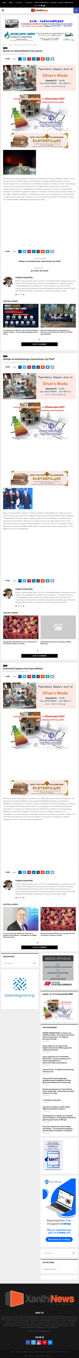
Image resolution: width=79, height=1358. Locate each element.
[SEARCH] (34, 963)
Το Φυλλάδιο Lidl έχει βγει (52, 1100)
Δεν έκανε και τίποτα (39, 270)
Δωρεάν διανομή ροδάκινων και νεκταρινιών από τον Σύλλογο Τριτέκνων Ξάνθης (20, 643)
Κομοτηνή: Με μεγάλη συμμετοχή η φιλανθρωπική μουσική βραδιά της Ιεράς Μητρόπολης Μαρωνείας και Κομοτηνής (57, 1080)
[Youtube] (44, 1342)
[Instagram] (39, 1342)
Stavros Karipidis (56, 1352)
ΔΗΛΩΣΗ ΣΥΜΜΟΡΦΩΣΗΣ (41, 2)
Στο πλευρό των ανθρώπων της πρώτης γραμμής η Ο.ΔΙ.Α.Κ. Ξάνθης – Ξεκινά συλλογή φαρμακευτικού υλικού (20, 332)
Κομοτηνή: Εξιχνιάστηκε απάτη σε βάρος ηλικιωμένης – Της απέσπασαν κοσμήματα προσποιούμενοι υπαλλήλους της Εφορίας (57, 1128)
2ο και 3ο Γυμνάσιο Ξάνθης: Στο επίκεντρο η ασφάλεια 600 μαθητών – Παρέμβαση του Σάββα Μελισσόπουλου (20, 935)
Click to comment (39, 344)
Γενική (5, 48)
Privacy (31, 1356)
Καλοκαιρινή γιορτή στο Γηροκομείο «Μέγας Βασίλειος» (56, 643)
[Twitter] (33, 1342)
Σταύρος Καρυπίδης (10, 54)
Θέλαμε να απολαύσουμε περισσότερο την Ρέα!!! (39, 261)
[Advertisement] (39, 223)
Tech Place (65, 1352)
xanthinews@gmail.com (43, 1331)
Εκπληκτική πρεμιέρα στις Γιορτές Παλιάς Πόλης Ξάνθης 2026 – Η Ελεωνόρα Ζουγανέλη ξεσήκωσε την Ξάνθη (58, 1091)
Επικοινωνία (29, 2)
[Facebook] (28, 1342)
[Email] (50, 1342)
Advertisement (39, 1356)
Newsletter (54, 2)
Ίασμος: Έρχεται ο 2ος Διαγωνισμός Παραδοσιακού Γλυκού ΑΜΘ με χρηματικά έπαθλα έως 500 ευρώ (57, 1048)
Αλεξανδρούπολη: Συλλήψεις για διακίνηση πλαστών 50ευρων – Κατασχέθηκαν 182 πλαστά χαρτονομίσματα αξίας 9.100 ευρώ (59, 1118)
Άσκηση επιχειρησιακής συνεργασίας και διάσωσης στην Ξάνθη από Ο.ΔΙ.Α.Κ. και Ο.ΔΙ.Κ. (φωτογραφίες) (57, 332)
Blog (26, 1356)
